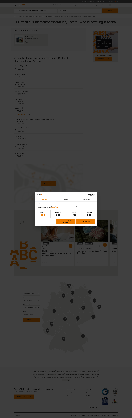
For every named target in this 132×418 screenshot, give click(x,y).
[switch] (58, 215)
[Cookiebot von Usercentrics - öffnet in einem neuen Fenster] (89, 195)
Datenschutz (54, 207)
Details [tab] (66, 199)
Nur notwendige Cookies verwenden (66, 221)
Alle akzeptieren (86, 221)
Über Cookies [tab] (86, 199)
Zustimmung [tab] (45, 199)
